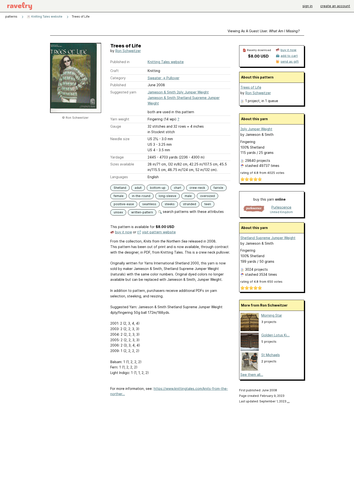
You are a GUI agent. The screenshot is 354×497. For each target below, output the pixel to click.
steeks (170, 204)
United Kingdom (281, 212)
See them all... (251, 375)
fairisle (218, 188)
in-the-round (141, 196)
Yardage (117, 157)
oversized (207, 196)
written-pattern (142, 212)
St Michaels (270, 355)
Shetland (120, 188)
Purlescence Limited (281, 207)
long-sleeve (167, 196)
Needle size (120, 139)
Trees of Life (250, 87)
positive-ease (124, 204)
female (119, 196)
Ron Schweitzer (128, 51)
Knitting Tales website (46, 16)
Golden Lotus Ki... (275, 335)
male (188, 196)
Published (118, 85)
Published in (120, 62)
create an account (335, 6)
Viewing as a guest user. (264, 31)
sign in (307, 6)
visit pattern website (159, 232)
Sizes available (122, 164)
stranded (189, 204)
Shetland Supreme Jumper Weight (267, 238)
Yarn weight (119, 119)
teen (207, 204)
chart (177, 188)
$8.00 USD (258, 56)
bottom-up (157, 188)
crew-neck (197, 188)
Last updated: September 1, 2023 (264, 401)
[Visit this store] (254, 209)
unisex (118, 212)
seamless (149, 204)
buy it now (123, 232)
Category (118, 78)
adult (138, 188)
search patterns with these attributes (193, 211)
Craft (114, 71)
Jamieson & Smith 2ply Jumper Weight (178, 92)
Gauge (115, 126)
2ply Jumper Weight (256, 129)
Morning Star (271, 315)
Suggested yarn (123, 92)
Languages (119, 177)
